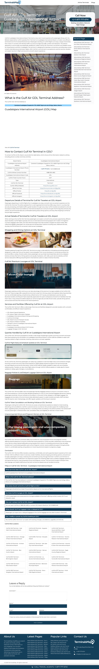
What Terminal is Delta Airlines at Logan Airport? (64, 653)
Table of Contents (11, 93)
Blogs (93, 2)
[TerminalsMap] (13, 2)
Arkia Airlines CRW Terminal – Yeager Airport (40, 657)
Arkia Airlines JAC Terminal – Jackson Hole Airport (41, 644)
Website (41, 610)
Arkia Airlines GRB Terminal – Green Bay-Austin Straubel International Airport (82, 80)
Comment (12, 591)
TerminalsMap (8, 24)
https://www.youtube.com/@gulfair (50, 188)
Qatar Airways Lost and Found (59, 650)
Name (11, 603)
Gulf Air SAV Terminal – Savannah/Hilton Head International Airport (58, 530)
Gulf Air (15, 24)
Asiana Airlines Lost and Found (59, 648)
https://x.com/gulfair (50, 191)
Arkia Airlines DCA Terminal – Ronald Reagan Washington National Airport (82, 95)
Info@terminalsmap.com (83, 654)
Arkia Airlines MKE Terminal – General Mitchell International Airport (82, 69)
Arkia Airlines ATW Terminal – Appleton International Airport (44, 655)
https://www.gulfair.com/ (50, 185)
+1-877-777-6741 (81, 19)
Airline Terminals (83, 2)
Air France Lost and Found (58, 644)
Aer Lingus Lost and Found (58, 642)
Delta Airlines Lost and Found (59, 640)
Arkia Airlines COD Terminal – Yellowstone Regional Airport (44, 646)
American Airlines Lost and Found (60, 651)
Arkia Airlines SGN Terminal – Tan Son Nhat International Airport (45, 640)
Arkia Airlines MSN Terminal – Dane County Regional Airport (44, 651)
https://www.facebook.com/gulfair (50, 193)
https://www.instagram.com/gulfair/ (50, 196)
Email (11, 610)
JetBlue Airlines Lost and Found (60, 646)
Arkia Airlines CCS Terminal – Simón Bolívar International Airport (82, 48)
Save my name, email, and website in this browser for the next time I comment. (33, 617)
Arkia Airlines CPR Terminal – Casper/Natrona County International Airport (82, 63)
